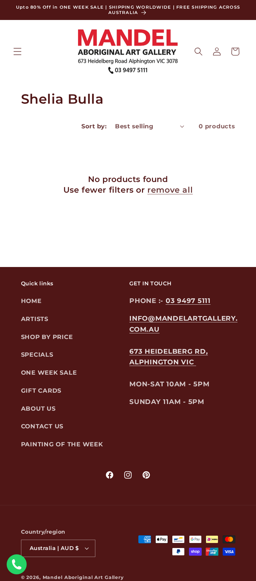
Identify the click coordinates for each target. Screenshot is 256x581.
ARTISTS (34, 318)
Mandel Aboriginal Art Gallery (83, 577)
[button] (17, 51)
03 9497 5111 (188, 301)
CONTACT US (42, 426)
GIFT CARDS (41, 390)
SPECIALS (37, 354)
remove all (170, 190)
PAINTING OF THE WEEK (62, 444)
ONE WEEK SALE (49, 372)
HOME (31, 300)
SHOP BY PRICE (47, 336)
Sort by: (94, 126)
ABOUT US (38, 408)
